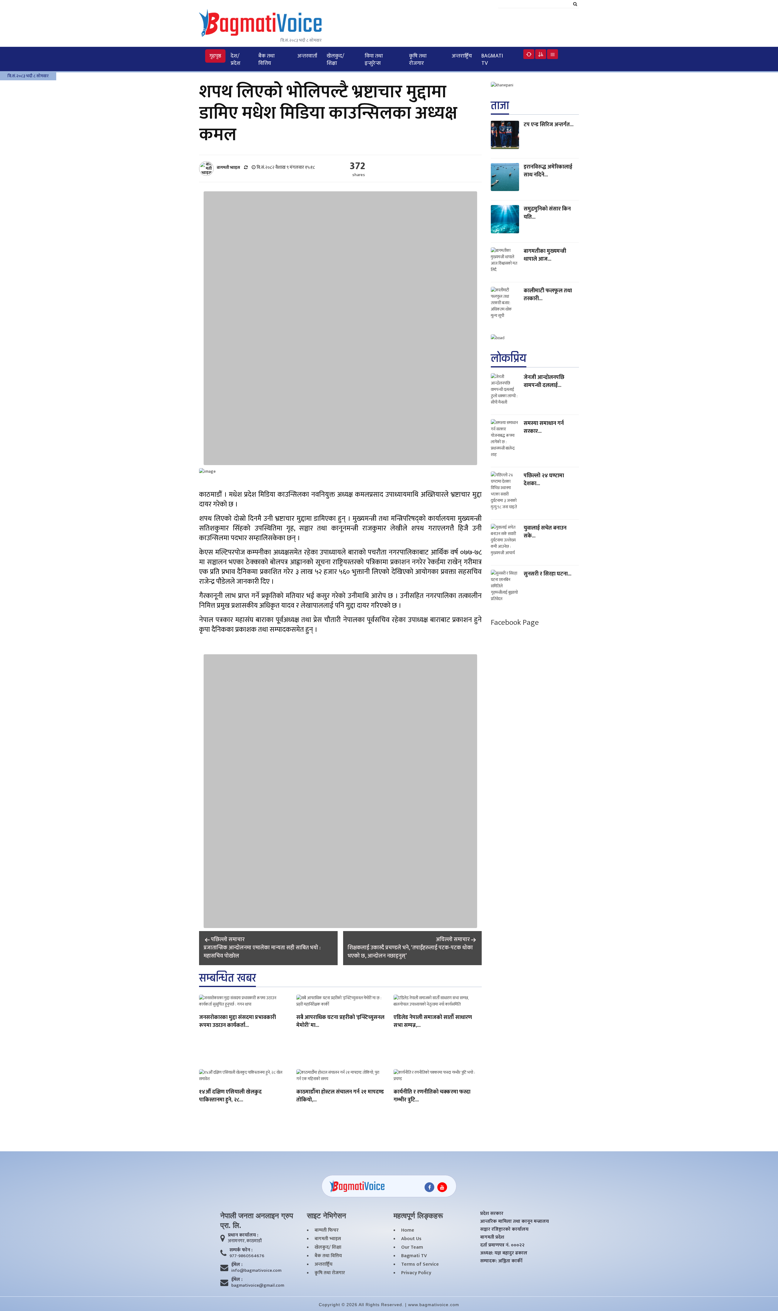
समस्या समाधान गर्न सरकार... (544, 427)
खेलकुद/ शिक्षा (335, 59)
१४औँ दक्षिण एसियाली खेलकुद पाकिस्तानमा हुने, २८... (230, 1096)
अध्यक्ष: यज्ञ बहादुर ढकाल (503, 1253)
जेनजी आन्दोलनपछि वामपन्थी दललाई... (544, 381)
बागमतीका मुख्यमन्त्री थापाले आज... (545, 255)
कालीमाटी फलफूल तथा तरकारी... (548, 294)
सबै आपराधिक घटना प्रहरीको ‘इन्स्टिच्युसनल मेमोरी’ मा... (340, 1022)
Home (407, 1230)
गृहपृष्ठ (215, 56)
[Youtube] (442, 1187)
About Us (411, 1239)
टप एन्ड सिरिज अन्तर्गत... (548, 124)
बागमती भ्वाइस (328, 1239)
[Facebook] (429, 1187)
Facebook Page (515, 622)
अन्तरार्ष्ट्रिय (462, 56)
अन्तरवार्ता (307, 56)
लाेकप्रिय (508, 358)
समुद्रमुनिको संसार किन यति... (547, 212)
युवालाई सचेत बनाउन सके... (545, 531)
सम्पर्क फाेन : (241, 1250)
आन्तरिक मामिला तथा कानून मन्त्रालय (514, 1221)
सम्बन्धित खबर (227, 978)
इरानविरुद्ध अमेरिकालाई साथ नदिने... (548, 170)
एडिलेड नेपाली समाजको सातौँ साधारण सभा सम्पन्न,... (433, 1022)
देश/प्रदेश (235, 59)
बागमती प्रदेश (492, 1237)
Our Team (412, 1247)
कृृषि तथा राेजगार (418, 59)
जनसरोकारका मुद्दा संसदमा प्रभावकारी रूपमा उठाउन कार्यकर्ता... (237, 1022)
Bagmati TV (492, 59)
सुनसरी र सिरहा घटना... (547, 573)
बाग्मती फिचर (327, 1230)
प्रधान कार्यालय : (243, 1235)
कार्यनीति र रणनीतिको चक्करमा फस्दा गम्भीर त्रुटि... (432, 1096)
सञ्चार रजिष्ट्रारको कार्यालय (504, 1229)
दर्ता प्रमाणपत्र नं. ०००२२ (502, 1245)
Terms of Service (420, 1264)
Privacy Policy (416, 1273)
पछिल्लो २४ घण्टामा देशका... (544, 479)
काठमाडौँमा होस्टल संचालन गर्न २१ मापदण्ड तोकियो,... (340, 1096)
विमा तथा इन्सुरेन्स (374, 59)
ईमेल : (237, 1264)
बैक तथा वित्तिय (266, 59)
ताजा (500, 105)
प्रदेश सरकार (491, 1213)
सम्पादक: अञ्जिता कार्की (501, 1261)
